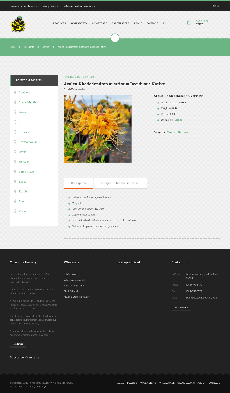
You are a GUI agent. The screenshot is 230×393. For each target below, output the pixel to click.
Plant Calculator (72, 291)
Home (12, 47)
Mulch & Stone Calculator (76, 296)
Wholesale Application (75, 280)
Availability (78, 23)
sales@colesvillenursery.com (79, 6)
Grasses (24, 132)
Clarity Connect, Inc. (38, 386)
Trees (22, 201)
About (138, 23)
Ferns (22, 112)
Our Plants (29, 47)
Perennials (26, 171)
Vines (23, 211)
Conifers (24, 92)
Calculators (120, 23)
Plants (132, 382)
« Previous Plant (72, 76)
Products (59, 23)
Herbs (22, 152)
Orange (178, 119)
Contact (152, 23)
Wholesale (99, 23)
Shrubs (46, 47)
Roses (22, 181)
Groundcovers (28, 142)
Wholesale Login (72, 274)
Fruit (22, 122)
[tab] (78, 183)
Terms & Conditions (74, 285)
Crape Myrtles (28, 102)
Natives (183, 132)
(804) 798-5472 (51, 6)
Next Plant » (89, 76)
